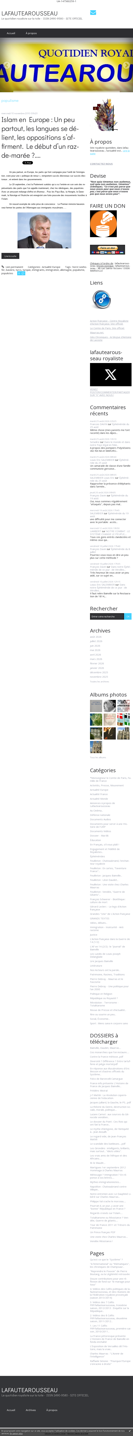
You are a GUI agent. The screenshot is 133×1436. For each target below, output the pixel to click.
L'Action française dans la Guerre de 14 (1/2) (110, 940)
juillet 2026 (96, 641)
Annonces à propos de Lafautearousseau (102, 804)
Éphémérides (97, 856)
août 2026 (96, 636)
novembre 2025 (99, 676)
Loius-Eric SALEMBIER (102, 584)
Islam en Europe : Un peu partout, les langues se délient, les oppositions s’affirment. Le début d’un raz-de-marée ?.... (40, 137)
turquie (27, 269)
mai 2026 (95, 650)
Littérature (96, 965)
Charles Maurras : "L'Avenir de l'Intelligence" (106, 1355)
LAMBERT (95, 531)
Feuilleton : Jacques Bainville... (106, 875)
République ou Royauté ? (104, 998)
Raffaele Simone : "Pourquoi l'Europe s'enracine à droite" (110, 1362)
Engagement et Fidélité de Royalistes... (105, 850)
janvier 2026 (97, 667)
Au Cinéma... (96, 810)
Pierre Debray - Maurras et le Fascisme (106, 980)
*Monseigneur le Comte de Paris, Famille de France (110, 779)
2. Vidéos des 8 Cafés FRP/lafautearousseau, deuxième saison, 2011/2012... (108, 1318)
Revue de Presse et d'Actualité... (108, 1009)
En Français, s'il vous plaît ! (104, 844)
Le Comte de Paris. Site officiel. (107, 328)
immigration (52, 269)
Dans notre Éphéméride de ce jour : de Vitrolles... (110, 568)
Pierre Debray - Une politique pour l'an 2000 (109, 988)
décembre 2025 (99, 672)
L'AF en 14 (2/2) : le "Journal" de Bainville (107, 948)
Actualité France (99, 794)
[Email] (93, 12)
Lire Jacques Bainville (101, 961)
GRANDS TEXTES (99, 918)
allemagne (66, 269)
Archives (31, 1410)
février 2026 (97, 663)
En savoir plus (16, 1433)
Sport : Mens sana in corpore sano (109, 1023)
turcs (18, 269)
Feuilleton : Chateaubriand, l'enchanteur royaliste (110, 862)
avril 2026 (95, 654)
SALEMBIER (96, 513)
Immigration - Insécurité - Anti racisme (106, 929)
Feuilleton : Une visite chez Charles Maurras (109, 886)
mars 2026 (96, 658)
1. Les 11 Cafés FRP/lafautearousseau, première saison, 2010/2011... (110, 1328)
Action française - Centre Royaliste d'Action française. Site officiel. (109, 322)
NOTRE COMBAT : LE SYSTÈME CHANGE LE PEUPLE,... (110, 533)
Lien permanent (14, 266)
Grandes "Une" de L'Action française (110, 913)
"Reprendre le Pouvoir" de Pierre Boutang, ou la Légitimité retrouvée (110, 1273)
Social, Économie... (100, 1018)
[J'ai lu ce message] (129, 1431)
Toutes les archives (99, 681)
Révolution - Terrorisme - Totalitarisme (104, 1004)
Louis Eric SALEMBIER (102, 459)
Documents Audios (100, 819)
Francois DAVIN (98, 424)
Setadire (94, 442)
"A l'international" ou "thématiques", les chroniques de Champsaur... (110, 1265)
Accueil (11, 33)
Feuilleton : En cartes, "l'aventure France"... (108, 870)
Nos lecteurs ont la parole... (105, 970)
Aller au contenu (10, 5)
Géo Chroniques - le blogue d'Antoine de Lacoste (110, 338)
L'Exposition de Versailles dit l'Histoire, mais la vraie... (109, 1348)
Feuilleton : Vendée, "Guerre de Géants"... (107, 893)
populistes (7, 273)
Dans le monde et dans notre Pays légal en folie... (110, 443)
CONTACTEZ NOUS (101, 163)
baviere (10, 269)
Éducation (95, 840)
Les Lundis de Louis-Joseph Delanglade (105, 955)
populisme (78, 269)
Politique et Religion (101, 993)
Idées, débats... (98, 922)
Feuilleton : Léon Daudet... (104, 879)
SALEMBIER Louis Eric (102, 477)
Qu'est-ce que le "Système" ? (106, 1259)
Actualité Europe (51, 266)
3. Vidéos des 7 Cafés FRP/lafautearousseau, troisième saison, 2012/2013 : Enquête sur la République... (109, 1306)
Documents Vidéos (100, 831)
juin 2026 (95, 645)
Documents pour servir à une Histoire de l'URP (109, 825)
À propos (31, 33)
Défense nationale (100, 814)
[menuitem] (10, 33)
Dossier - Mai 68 (99, 835)
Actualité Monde (99, 798)
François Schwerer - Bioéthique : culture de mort (108, 901)
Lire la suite (10, 256)
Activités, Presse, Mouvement (107, 785)
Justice (93, 934)
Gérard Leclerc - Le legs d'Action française (108, 908)
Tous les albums (98, 757)
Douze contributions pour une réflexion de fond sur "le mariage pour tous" (110, 1281)
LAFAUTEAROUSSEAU (29, 13)
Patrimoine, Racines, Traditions (107, 974)
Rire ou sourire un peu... (103, 1014)
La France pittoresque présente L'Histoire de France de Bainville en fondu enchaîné (109, 1338)
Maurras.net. (97, 332)
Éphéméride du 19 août (109, 515)
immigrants (38, 269)
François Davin (98, 495)
